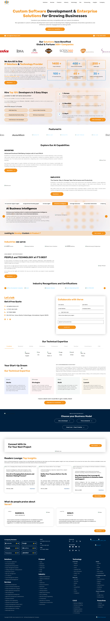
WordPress (99, 587)
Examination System (9, 571)
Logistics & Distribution (45, 578)
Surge (41, 569)
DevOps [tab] (76, 346)
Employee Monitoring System (11, 565)
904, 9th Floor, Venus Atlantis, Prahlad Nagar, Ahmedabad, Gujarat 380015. (27, 315)
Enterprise (100, 607)
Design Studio (101, 605)
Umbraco (99, 589)
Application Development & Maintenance (14, 596)
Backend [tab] (20, 346)
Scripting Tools (77, 569)
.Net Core (76, 581)
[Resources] (70, 541)
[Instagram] (78, 546)
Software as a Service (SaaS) (11, 602)
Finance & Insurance (44, 584)
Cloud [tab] (65, 346)
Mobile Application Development (12, 590)
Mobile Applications (78, 611)
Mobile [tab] (31, 346)
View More (99, 530)
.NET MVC (76, 579)
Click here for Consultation (54, 402)
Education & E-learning (45, 600)
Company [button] (102, 2)
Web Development (9, 592)
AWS (98, 593)
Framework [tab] (54, 346)
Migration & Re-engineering (11, 600)
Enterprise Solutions (9, 598)
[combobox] (59, 312)
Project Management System (11, 567)
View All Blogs (98, 496)
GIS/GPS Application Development (12, 606)
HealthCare (42, 582)
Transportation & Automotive (46, 602)
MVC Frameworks (78, 571)
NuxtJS (75, 575)
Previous (3, 216)
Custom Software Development (12, 586)
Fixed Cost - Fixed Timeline (74, 427)
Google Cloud (100, 595)
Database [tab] (42, 346)
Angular (75, 563)
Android (99, 563)
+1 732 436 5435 (100, 36)
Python (75, 591)
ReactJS (76, 565)
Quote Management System (11, 577)
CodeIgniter (76, 593)
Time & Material (85, 421)
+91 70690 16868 (11, 312)
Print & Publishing (43, 594)
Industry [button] (66, 2)
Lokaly (41, 561)
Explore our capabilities (54, 29)
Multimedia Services (9, 610)
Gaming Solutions (43, 590)
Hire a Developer (96, 119)
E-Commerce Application (11, 561)
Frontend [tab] (9, 346)
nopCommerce (100, 585)
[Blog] (81, 541)
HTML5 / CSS (77, 573)
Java (75, 589)
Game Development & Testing (12, 608)
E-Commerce (77, 613)
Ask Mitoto (42, 563)
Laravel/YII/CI (77, 587)
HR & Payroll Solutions (10, 563)
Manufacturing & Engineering (46, 596)
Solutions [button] (45, 2)
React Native (100, 571)
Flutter (98, 567)
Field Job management (10, 573)
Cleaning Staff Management (11, 579)
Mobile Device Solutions (45, 592)
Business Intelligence (78, 603)
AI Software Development (11, 584)
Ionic (98, 569)
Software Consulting (78, 605)
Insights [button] (95, 2)
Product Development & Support (12, 588)
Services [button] (52, 2)
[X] (78, 550)
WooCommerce (100, 579)
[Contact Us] (73, 541)
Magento (99, 581)
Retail (41, 580)
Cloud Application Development (12, 594)
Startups (100, 603)
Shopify (99, 583)
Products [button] (59, 2)
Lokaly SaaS (42, 567)
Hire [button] (80, 2)
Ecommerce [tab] (88, 346)
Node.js (75, 583)
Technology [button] (74, 2)
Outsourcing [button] (87, 2)
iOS (98, 565)
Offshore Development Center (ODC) (13, 604)
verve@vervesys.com (13, 36)
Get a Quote (98, 233)
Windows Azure (100, 597)
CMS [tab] (99, 346)
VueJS (75, 567)
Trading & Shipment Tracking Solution (13, 569)
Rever (41, 571)
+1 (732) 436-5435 (11, 309)
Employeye (42, 565)
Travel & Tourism (43, 588)
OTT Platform (8, 575)
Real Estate (42, 586)
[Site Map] (77, 541)
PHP (75, 585)
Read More (10, 82)
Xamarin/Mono (100, 573)
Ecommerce (42, 604)
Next (106, 216)
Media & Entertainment (45, 576)
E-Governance (43, 598)
